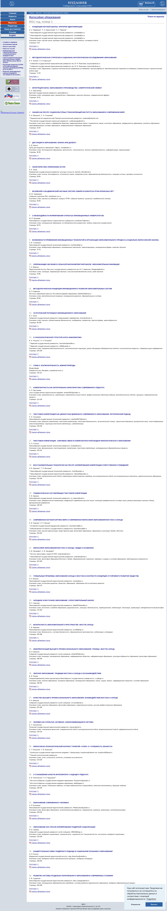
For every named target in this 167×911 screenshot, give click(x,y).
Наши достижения (12, 29)
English (12, 35)
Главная (12, 13)
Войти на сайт (144, 9)
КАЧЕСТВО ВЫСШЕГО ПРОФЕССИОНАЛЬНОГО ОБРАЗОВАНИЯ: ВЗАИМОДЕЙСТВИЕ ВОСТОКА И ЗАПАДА (75, 698)
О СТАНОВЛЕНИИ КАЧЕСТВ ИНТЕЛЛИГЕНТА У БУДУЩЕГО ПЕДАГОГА (60, 774)
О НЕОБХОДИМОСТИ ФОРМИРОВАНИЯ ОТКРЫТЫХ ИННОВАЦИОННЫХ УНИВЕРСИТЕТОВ (68, 216)
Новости (12, 16)
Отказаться (135, 904)
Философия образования (45, 17)
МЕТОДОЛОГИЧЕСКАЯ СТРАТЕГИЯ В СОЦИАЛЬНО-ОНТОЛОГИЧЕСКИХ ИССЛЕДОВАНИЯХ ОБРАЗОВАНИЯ (74, 57)
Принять (154, 904)
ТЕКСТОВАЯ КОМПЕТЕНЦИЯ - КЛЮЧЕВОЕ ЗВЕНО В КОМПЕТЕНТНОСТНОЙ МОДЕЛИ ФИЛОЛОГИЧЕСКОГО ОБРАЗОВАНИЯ (82, 441)
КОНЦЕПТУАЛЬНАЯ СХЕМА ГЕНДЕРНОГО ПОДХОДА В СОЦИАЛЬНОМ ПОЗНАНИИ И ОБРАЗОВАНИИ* (73, 851)
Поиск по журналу (156, 17)
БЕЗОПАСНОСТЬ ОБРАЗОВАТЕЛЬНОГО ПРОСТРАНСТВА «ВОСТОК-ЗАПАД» (63, 625)
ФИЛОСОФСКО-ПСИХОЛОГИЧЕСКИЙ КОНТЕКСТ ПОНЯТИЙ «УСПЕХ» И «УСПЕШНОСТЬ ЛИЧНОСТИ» (73, 746)
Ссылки (12, 32)
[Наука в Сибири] (12, 106)
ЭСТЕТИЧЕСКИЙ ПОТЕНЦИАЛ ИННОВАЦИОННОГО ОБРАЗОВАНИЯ (59, 313)
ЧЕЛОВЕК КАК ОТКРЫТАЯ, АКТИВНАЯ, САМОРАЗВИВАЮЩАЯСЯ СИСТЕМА (63, 722)
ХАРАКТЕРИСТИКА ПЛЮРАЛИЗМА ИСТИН (48, 167)
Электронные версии (10, 44)
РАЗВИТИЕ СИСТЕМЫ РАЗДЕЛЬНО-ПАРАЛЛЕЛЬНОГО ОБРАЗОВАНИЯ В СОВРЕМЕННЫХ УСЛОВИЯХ (73, 876)
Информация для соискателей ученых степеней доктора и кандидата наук (10, 53)
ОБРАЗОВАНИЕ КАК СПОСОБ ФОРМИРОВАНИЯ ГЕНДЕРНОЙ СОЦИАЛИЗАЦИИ (64, 827)
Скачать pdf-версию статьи (40, 49)
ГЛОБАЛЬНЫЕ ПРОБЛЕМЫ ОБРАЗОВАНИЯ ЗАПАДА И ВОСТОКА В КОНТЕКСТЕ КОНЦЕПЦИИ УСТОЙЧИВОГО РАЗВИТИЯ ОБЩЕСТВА (86, 576)
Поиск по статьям (9, 48)
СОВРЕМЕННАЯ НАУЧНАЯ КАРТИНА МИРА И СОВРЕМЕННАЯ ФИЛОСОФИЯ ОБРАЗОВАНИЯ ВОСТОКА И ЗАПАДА (78, 520)
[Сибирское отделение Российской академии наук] (12, 99)
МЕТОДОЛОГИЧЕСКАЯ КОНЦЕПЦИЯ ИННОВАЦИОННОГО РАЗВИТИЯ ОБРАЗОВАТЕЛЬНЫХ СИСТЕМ (72, 289)
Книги (12, 19)
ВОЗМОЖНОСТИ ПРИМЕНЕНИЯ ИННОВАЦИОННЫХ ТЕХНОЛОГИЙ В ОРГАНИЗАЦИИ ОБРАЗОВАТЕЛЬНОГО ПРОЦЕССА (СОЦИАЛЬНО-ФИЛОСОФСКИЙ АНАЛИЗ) (95, 240)
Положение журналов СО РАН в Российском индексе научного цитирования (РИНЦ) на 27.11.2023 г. (13, 67)
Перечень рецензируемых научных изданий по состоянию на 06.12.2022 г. (12, 73)
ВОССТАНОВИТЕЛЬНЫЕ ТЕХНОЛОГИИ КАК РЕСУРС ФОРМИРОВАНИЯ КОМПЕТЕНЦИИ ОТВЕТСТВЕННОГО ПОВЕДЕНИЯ (80, 465)
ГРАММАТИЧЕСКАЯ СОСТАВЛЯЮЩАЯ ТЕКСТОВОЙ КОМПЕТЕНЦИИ (60, 493)
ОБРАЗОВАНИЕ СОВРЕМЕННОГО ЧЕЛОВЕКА (51, 803)
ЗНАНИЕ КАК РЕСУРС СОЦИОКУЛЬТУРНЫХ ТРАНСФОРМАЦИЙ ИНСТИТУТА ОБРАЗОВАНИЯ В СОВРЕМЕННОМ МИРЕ (78, 112)
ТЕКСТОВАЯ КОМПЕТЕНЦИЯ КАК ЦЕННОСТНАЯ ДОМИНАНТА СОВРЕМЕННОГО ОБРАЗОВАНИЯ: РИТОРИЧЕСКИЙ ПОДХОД (81, 414)
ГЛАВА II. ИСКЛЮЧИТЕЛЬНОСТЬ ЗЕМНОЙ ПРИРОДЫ (54, 365)
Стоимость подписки (10, 42)
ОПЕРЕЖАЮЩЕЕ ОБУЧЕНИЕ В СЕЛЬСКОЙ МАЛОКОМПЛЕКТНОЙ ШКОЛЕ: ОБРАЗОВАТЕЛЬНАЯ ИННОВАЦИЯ (76, 264)
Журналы (12, 23)
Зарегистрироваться (158, 9)
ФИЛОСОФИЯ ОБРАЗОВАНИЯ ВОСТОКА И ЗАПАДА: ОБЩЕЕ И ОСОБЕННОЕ (63, 548)
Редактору (12, 26)
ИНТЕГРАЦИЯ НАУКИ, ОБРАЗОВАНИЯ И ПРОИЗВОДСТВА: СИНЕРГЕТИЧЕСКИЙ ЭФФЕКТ (67, 88)
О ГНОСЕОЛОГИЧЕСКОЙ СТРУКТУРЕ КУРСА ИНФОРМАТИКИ (57, 337)
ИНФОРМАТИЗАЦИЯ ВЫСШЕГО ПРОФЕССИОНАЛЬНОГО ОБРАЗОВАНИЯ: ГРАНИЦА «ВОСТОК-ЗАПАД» (74, 649)
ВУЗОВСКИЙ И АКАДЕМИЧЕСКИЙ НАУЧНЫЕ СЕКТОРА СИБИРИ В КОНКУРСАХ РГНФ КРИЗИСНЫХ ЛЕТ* (73, 191)
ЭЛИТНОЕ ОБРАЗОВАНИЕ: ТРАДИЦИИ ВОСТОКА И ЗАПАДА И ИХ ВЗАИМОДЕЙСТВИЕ (67, 673)
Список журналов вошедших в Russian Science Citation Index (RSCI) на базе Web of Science (12, 60)
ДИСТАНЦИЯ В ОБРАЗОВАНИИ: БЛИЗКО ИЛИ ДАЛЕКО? (54, 142)
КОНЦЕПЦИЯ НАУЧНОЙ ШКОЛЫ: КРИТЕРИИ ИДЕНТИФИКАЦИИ (57, 27)
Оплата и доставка (9, 46)
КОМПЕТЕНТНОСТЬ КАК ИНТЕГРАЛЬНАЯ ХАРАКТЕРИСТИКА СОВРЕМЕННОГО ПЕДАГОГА (68, 387)
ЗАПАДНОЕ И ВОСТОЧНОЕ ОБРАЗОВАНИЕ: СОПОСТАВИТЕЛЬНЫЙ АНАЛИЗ (63, 600)
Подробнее (151, 899)
